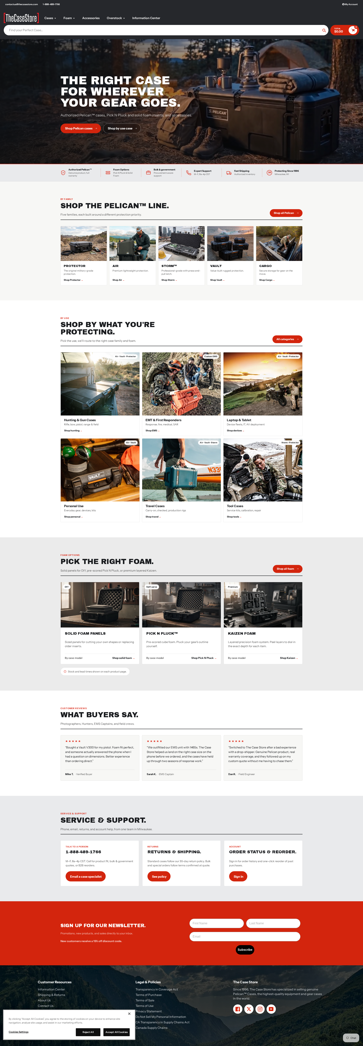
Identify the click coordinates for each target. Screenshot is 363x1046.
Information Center (51, 989)
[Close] (129, 1014)
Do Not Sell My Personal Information (161, 1017)
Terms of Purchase (149, 995)
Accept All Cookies (116, 1032)
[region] (69, 1025)
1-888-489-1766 (51, 4)
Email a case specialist (86, 876)
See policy (159, 876)
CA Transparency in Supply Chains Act (162, 1022)
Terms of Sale (145, 1000)
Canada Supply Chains (152, 1028)
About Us (44, 1000)
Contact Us (46, 1006)
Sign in (238, 876)
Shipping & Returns (51, 995)
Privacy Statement (149, 1011)
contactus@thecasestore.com (21, 4)
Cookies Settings (18, 1031)
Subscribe (245, 949)
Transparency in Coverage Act (157, 989)
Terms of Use (145, 1006)
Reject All (88, 1032)
